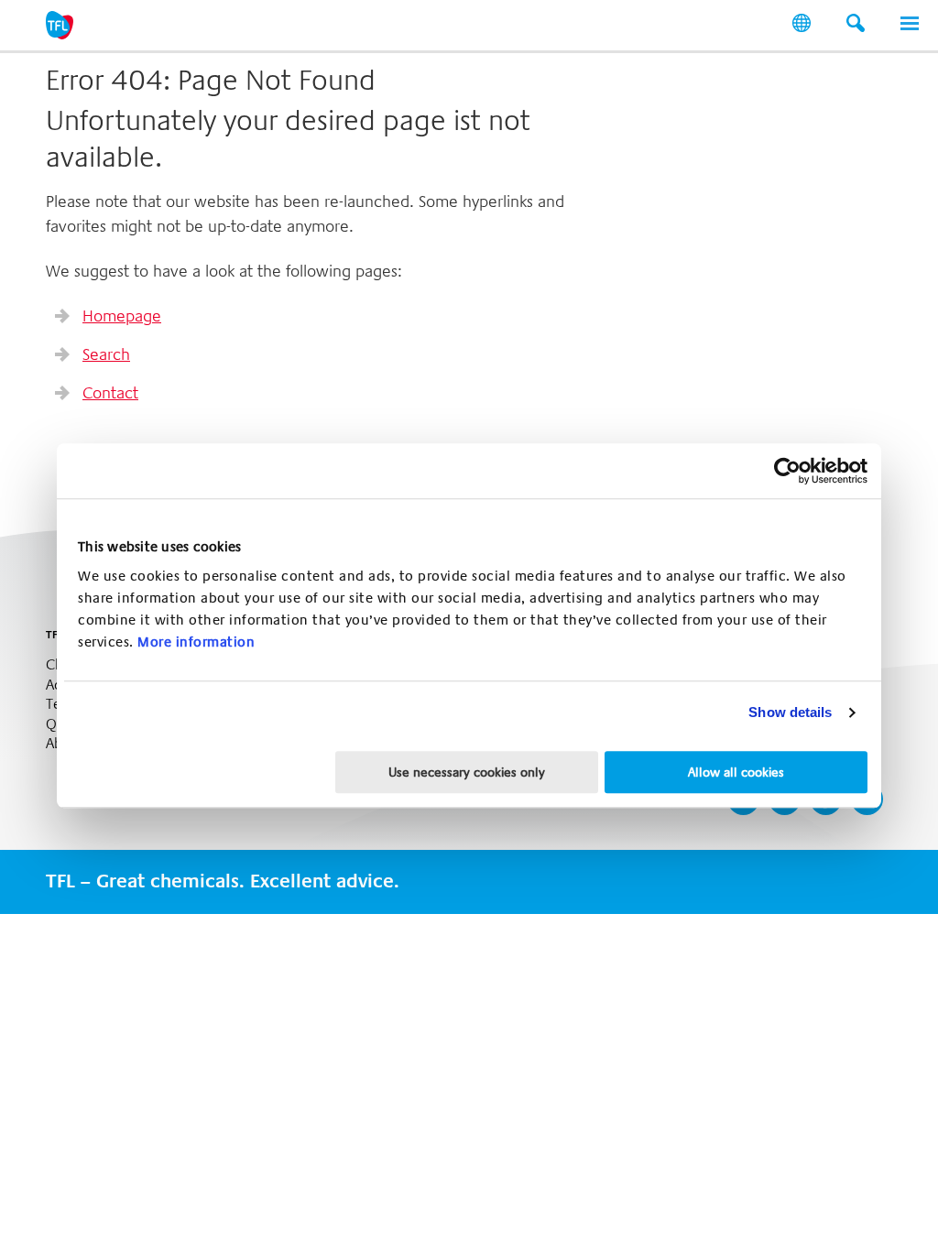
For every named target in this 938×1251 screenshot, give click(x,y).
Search (106, 354)
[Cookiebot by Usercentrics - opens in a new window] (787, 470)
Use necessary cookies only (466, 772)
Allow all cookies (736, 772)
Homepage (121, 316)
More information (196, 642)
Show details (790, 712)
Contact (110, 393)
